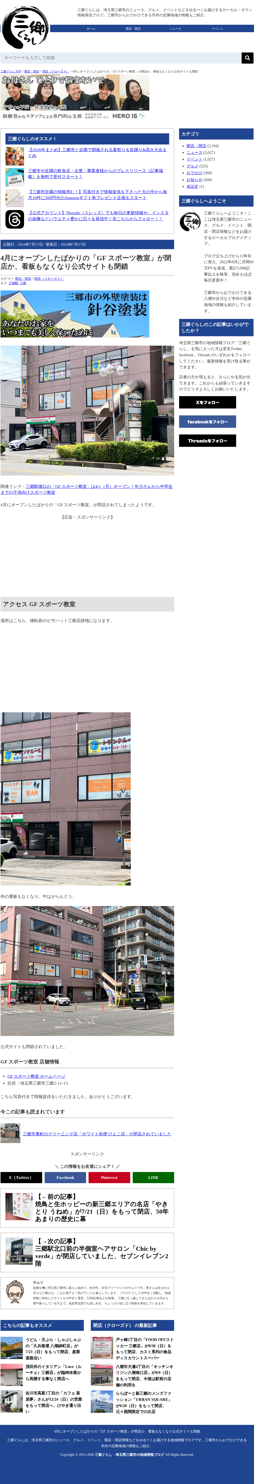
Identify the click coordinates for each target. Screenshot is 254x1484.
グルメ (91, 36)
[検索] (248, 58)
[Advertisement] (87, 555)
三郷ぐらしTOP (10, 71)
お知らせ (194, 180)
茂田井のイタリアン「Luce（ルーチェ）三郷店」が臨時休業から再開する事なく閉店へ (54, 1372)
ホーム (91, 28)
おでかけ (133, 36)
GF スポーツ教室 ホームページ (36, 1076)
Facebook (65, 1177)
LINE (153, 1177)
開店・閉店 (133, 28)
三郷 (23, 283)
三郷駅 (13, 283)
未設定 (192, 186)
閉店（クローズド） (55, 71)
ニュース (175, 28)
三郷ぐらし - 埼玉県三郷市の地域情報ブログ (129, 1455)
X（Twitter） (21, 1177)
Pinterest (109, 1177)
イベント (217, 28)
